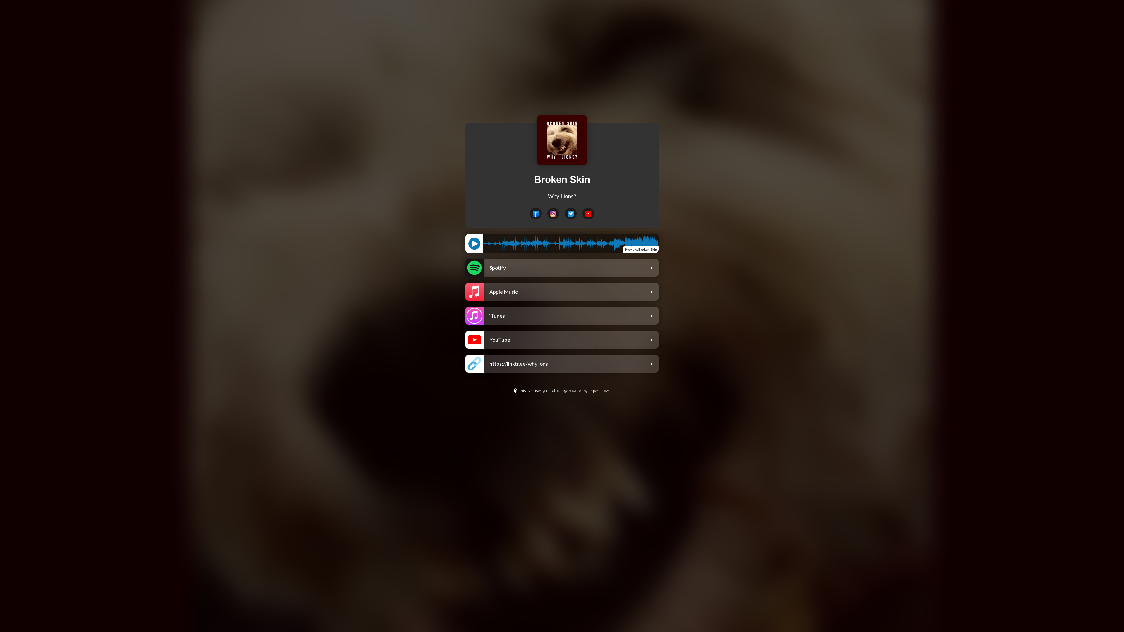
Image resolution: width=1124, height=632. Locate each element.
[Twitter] (571, 213)
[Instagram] (553, 213)
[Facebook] (536, 213)
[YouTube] (588, 213)
